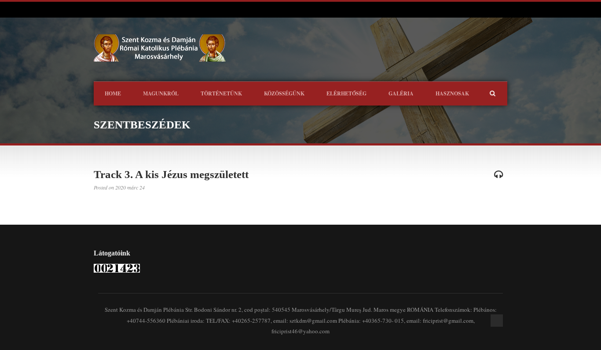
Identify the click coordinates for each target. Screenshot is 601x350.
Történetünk (221, 93)
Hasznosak (452, 93)
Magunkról (161, 93)
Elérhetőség (346, 93)
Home (113, 93)
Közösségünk (284, 93)
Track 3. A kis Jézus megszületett (171, 174)
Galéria (401, 93)
